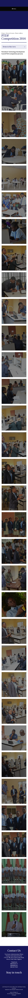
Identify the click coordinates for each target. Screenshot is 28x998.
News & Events (10, 33)
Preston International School (14, 3)
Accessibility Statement (14, 993)
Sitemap (14, 995)
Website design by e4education (14, 989)
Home (3, 33)
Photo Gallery (19, 33)
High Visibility (14, 992)
